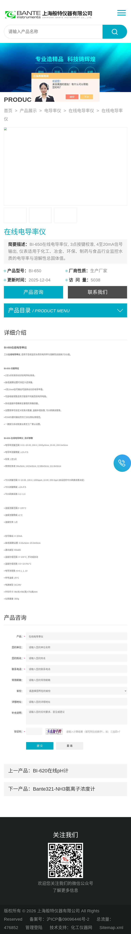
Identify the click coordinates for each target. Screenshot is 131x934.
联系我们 (97, 292)
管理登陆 (33, 927)
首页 (8, 110)
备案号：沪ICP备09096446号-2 (59, 919)
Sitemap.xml (111, 927)
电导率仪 (52, 110)
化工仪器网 (81, 927)
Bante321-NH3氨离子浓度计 (64, 789)
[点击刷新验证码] (54, 731)
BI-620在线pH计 (51, 770)
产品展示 (28, 110)
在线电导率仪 (81, 110)
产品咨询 (33, 292)
